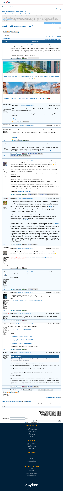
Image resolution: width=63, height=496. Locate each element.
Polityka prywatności (31, 472)
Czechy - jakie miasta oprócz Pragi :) (17, 26)
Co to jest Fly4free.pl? (31, 428)
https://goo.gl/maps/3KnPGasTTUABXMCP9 (21, 340)
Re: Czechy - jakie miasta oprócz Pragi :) (24, 44)
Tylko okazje (31, 433)
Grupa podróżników (31, 461)
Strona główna (5, 13)
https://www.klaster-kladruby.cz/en (48, 150)
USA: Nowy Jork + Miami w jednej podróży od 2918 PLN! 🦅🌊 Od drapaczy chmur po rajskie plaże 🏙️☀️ (31, 77)
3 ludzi (29, 244)
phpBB (24, 422)
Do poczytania (31, 434)
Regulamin (52, 9)
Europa (19, 13)
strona (50, 206)
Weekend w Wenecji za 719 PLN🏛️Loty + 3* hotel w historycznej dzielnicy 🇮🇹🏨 (27, 98)
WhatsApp (31, 460)
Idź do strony (49, 36)
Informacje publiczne (31, 475)
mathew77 (30, 58)
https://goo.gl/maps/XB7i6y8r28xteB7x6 (20, 329)
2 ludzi (29, 194)
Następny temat (56, 39)
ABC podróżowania (31, 431)
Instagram (31, 456)
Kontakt (31, 436)
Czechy (24, 13)
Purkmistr (56, 223)
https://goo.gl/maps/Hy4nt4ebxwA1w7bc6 (21, 336)
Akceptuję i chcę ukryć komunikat (53, 23)
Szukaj (59, 9)
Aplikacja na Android (31, 446)
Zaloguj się (5, 6)
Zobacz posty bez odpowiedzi (8, 11)
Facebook (31, 455)
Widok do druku (6, 38)
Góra (4, 58)
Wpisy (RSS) (31, 448)
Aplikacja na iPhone (31, 445)
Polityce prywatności (7, 19)
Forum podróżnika (13, 13)
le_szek (30, 289)
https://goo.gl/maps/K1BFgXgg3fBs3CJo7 (21, 343)
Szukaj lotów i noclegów (31, 429)
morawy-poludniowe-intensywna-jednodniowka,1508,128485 (26, 300)
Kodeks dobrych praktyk (31, 473)
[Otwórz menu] (2, 2)
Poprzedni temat (49, 39)
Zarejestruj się (13, 6)
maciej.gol (30, 386)
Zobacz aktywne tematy (21, 11)
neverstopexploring (32, 153)
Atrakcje (28, 13)
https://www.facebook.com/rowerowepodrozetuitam (39, 257)
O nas (31, 468)
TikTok (31, 458)
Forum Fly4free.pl (31, 443)
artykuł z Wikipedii (27, 219)
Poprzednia (54, 36)
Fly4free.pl (7, 2)
